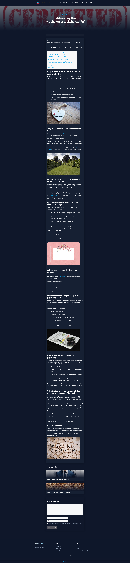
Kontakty (90, 2)
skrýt (63, 52)
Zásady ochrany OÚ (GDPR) (82, 550)
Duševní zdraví (58, 546)
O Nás (86, 2)
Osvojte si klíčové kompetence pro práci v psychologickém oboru (60, 62)
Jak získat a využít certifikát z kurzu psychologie (57, 61)
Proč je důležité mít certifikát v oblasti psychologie (57, 64)
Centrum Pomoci (65, 2)
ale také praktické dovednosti (57, 195)
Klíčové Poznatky (51, 67)
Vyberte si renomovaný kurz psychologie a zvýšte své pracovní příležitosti (62, 65)
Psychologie (58, 550)
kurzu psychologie (67, 133)
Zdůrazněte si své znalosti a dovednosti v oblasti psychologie (59, 57)
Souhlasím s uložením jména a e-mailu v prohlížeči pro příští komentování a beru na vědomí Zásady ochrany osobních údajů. (65, 524)
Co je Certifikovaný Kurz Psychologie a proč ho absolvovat (59, 54)
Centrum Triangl (45, 2)
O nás (78, 546)
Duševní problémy (75, 2)
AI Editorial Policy (65, 561)
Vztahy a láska (58, 548)
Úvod (60, 2)
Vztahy (82, 2)
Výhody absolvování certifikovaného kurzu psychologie (58, 59)
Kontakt (78, 548)
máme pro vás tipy (63, 276)
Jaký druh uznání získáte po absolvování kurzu (57, 56)
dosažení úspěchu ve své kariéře (63, 400)
